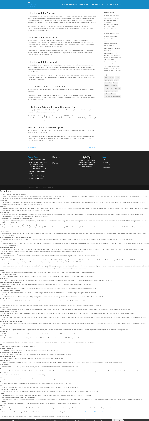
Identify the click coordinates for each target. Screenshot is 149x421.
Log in (104, 159)
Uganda (82, 44)
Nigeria (57, 20)
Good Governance (78, 42)
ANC (106, 77)
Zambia (42, 47)
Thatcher (113, 94)
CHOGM (69, 16)
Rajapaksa (117, 88)
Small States (36, 22)
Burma (57, 16)
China (61, 65)
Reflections (31, 112)
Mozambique (51, 20)
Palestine (67, 20)
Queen (84, 20)
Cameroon (63, 16)
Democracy (36, 18)
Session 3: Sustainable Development (46, 127)
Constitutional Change (34, 42)
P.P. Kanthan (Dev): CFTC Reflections (47, 86)
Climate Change (53, 110)
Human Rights (39, 20)
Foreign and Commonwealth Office (81, 18)
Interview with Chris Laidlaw (42, 37)
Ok (113, 420)
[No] (123, 420)
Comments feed (107, 165)
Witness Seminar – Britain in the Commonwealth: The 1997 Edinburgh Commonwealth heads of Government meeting (112, 22)
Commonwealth (109, 80)
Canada (58, 40)
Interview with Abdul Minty (111, 33)
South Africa (44, 22)
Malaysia (51, 67)
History (116, 80)
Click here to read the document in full (95, 412)
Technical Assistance (73, 44)
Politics (106, 88)
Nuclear (38, 44)
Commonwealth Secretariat (79, 16)
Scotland (30, 22)
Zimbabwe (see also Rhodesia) (87, 22)
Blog (103, 4)
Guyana (91, 42)
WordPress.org (107, 167)
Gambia (37, 67)
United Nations (71, 22)
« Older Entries (32, 147)
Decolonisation (45, 42)
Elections (49, 18)
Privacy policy (118, 420)
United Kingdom (61, 22)
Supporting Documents (81, 89)
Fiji (71, 42)
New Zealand (31, 44)
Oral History (114, 85)
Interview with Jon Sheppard (42, 13)
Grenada (86, 42)
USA (77, 22)
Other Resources (111, 4)
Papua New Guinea (76, 20)
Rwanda (89, 20)
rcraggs (32, 16)
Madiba (115, 83)
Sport (65, 44)
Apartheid (46, 16)
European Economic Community (61, 18)
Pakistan (62, 20)
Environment (86, 110)
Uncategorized (53, 22)
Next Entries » (92, 147)
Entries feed (106, 162)
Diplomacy (43, 18)
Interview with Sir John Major (112, 15)
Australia (52, 16)
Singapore (43, 69)
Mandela (107, 85)
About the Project (83, 4)
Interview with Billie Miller (111, 36)
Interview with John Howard (42, 62)
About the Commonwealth (69, 4)
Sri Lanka (64, 69)
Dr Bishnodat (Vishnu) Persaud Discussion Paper (53, 106)
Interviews (95, 4)
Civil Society (69, 40)
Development (54, 42)
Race (46, 44)
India (45, 20)
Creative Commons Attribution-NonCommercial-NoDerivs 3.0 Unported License (86, 164)
